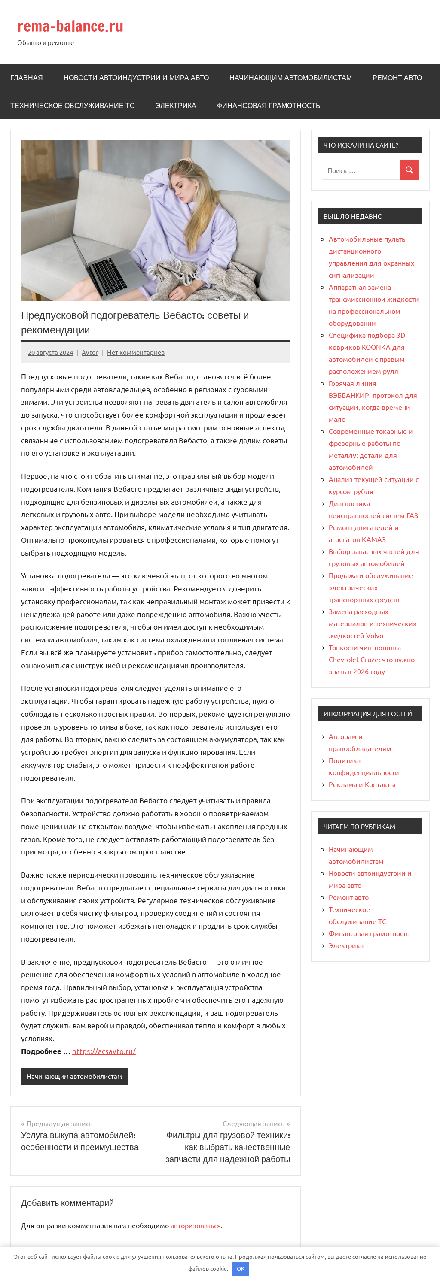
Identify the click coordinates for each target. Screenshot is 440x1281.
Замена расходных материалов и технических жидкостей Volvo (372, 623)
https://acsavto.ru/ (104, 1050)
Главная (26, 77)
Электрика (176, 105)
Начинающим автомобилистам (290, 77)
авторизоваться (196, 1225)
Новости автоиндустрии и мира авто (136, 77)
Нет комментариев (136, 352)
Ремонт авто (397, 77)
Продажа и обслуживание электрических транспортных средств (371, 587)
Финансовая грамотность (269, 105)
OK (240, 1268)
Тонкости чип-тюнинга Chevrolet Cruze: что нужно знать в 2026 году (372, 659)
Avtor (90, 352)
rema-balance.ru (70, 26)
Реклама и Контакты (362, 784)
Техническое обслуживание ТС (72, 105)
